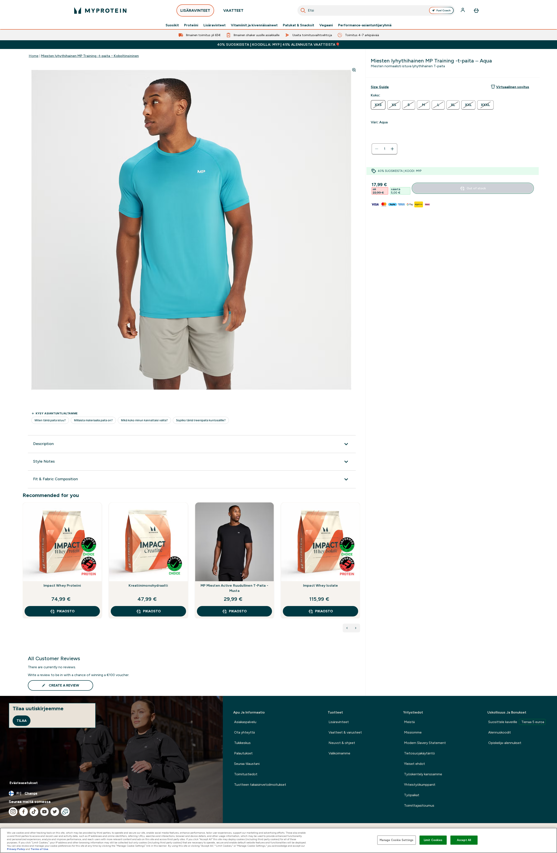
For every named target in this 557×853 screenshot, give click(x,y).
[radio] (378, 105)
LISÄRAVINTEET (195, 10)
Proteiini (191, 25)
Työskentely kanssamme (423, 774)
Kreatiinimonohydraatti (148, 585)
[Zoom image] (354, 69)
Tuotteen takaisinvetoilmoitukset (260, 784)
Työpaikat (411, 795)
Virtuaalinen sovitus (512, 87)
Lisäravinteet (214, 25)
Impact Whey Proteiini (62, 585)
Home (34, 56)
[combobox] (376, 10)
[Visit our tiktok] (34, 811)
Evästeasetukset (24, 783)
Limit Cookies (433, 840)
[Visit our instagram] (13, 811)
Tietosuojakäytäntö (419, 753)
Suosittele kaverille (516, 722)
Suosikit (172, 25)
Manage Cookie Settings (396, 840)
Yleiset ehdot (414, 764)
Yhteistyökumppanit (419, 784)
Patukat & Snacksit (298, 25)
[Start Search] (303, 10)
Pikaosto (66, 611)
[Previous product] (347, 628)
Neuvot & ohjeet (342, 743)
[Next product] (355, 628)
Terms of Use (39, 849)
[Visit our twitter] (54, 811)
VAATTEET (233, 10)
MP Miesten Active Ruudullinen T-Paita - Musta (234, 588)
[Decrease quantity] (376, 149)
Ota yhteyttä (244, 732)
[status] (384, 149)
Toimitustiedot (245, 774)
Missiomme (413, 732)
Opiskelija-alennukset (504, 743)
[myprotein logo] (100, 10)
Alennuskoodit (499, 732)
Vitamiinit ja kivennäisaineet (254, 25)
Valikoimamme (339, 753)
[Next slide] (359, 570)
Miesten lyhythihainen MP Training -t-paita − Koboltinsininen (90, 56)
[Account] (463, 10)
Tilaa (22, 720)
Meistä (409, 722)
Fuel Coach (443, 10)
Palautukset (243, 753)
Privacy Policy (16, 849)
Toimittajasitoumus (419, 805)
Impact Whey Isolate (320, 585)
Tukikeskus (242, 743)
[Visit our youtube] (44, 811)
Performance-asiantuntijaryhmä (364, 25)
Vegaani (326, 25)
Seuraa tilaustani (247, 764)
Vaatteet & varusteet (345, 732)
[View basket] (476, 10)
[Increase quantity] (392, 149)
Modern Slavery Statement (425, 743)
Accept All (464, 840)
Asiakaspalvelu (245, 722)
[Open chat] (65, 811)
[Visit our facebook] (23, 811)
